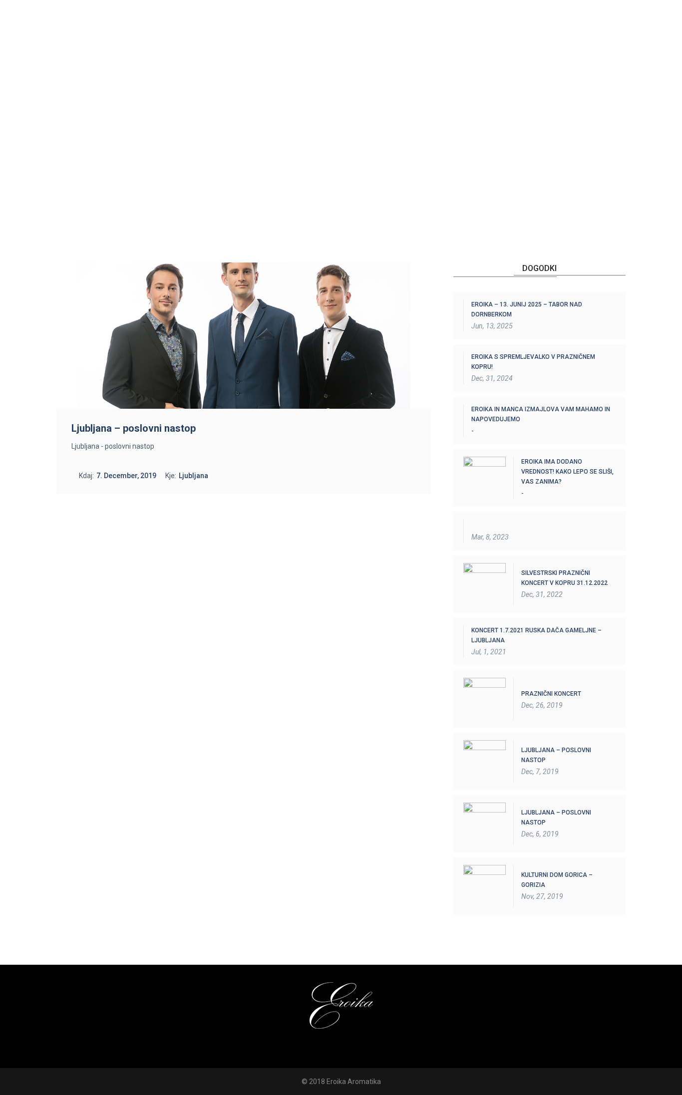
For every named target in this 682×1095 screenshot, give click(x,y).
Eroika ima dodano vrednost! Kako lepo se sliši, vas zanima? (567, 471)
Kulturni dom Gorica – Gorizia (557, 879)
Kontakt (576, 52)
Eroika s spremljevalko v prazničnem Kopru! (533, 361)
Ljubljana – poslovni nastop (556, 755)
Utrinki (516, 52)
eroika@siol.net (517, 25)
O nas (342, 52)
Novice (459, 52)
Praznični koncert (551, 693)
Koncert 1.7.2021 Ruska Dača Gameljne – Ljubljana (536, 635)
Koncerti (399, 52)
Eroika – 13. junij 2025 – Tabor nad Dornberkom (526, 309)
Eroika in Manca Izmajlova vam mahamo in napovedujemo (540, 414)
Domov (289, 52)
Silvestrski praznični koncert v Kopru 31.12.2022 (564, 577)
